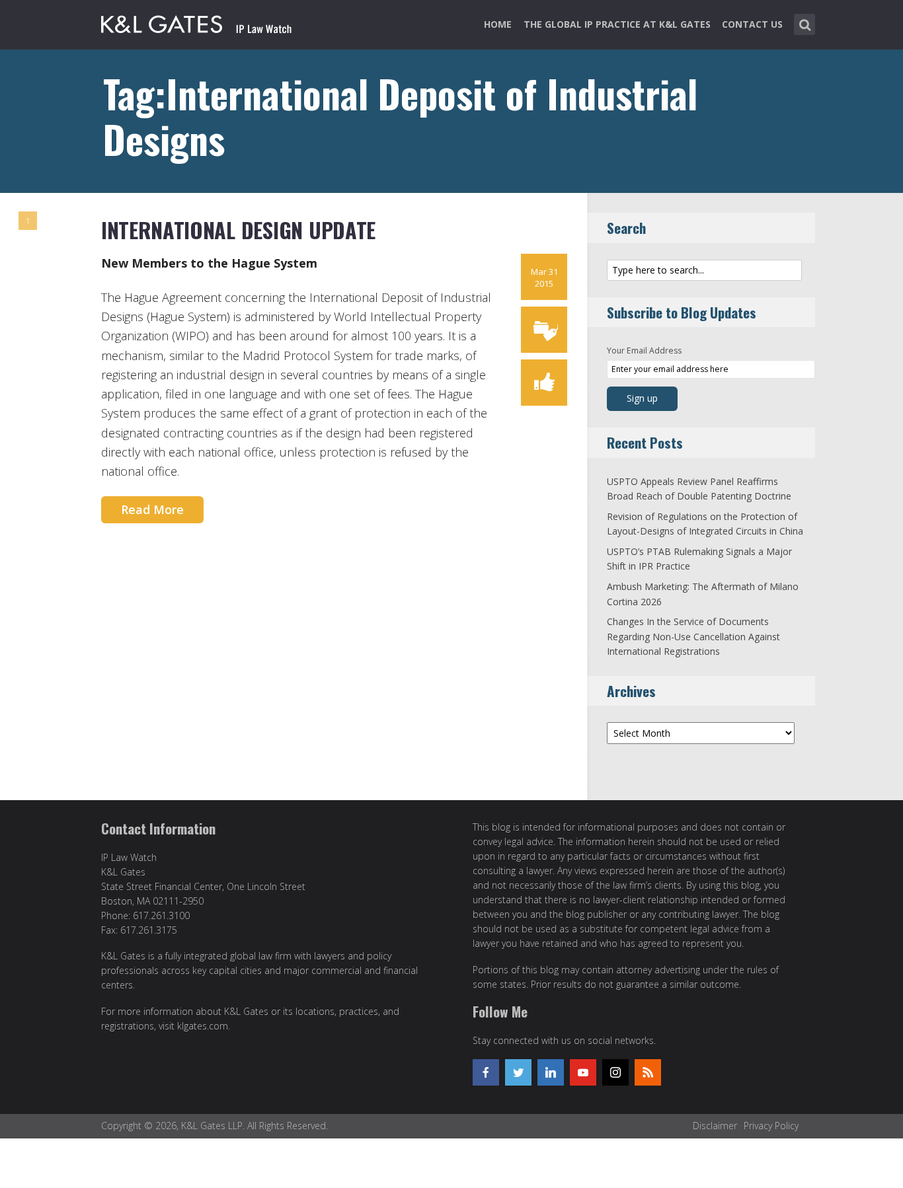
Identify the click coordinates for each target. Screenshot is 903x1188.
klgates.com (202, 1026)
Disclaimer (715, 1125)
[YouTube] (583, 1072)
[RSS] (648, 1072)
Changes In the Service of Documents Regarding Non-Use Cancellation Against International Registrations (693, 636)
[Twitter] (518, 1072)
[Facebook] (486, 1072)
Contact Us (752, 24)
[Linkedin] (550, 1072)
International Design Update (238, 229)
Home (498, 24)
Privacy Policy (771, 1125)
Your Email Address (644, 350)
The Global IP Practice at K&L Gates (617, 24)
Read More (152, 509)
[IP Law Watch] (196, 22)
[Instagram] (615, 1072)
